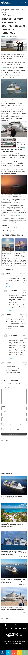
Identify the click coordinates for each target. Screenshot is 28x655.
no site (24, 147)
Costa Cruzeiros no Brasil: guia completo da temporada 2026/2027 (12, 497)
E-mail (3, 412)
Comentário (5, 387)
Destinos (7, 9)
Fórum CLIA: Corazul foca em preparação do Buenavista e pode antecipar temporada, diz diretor (12, 609)
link (19, 215)
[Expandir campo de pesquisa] (22, 2)
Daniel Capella (6, 36)
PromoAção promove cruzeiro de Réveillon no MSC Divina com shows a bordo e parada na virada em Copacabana (20, 257)
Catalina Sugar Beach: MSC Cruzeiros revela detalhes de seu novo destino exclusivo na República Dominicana (12, 524)
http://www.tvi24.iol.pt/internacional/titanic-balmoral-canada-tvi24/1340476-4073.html (16, 370)
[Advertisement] (14, 457)
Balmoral (5, 67)
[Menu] (25, 3)
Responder (8, 286)
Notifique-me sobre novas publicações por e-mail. (13, 430)
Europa (12, 9)
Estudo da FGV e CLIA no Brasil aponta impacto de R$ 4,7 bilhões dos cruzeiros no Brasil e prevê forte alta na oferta (13, 581)
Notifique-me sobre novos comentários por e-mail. (14, 425)
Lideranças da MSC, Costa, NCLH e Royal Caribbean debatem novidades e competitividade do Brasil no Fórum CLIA (13, 553)
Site (2, 417)
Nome (3, 406)
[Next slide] (24, 252)
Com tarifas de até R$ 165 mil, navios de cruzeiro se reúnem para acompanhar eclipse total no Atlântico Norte (7, 257)
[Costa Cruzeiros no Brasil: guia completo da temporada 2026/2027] (14, 485)
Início (2, 9)
